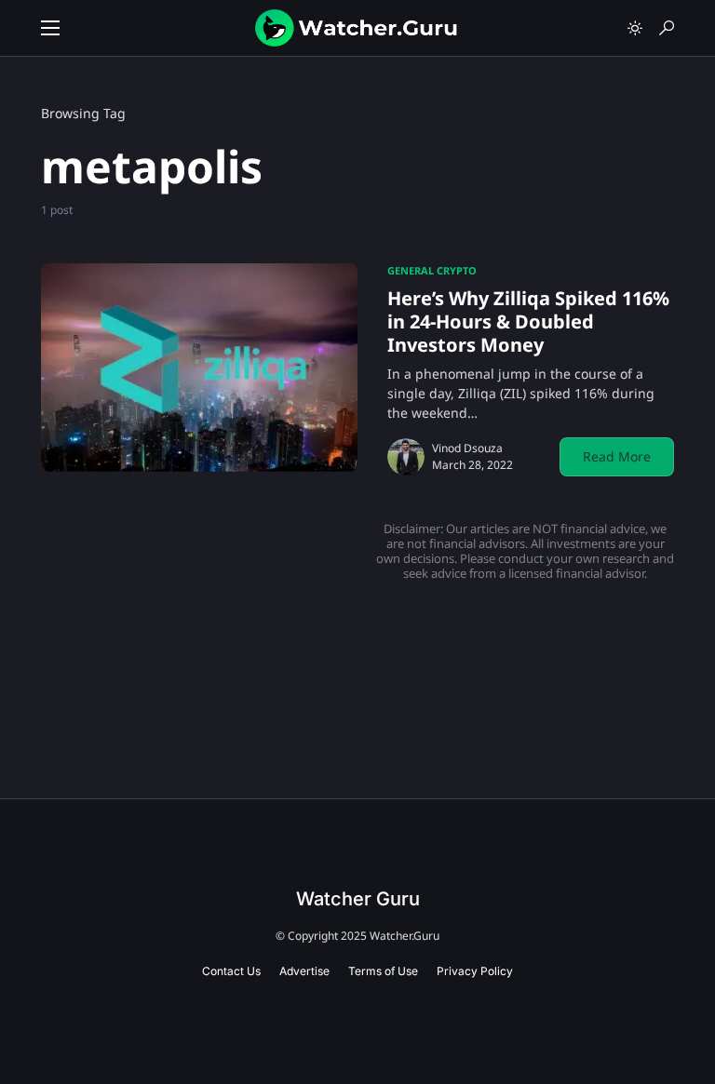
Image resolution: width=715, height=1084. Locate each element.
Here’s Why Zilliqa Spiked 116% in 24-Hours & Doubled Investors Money (528, 321)
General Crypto (432, 270)
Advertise (304, 971)
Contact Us (231, 971)
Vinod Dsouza (467, 448)
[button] (50, 27)
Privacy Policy (475, 971)
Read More (617, 456)
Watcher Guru (358, 899)
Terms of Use (383, 971)
